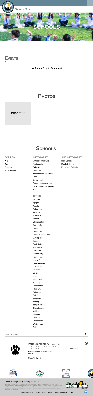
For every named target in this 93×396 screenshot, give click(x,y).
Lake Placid (38, 267)
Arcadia (36, 206)
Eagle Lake (37, 244)
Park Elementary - (44, 343)
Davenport (37, 238)
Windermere (38, 321)
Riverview (37, 298)
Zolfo (35, 327)
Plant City (37, 289)
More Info (74, 348)
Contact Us (34, 382)
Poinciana (37, 292)
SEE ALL (9, 62)
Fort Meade (37, 247)
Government (38, 180)
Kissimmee (37, 257)
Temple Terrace (39, 305)
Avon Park (37, 212)
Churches (37, 170)
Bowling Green (39, 225)
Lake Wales (37, 270)
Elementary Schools (69, 167)
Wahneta (36, 314)
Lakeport (36, 276)
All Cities (36, 200)
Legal (35, 177)
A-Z (6, 161)
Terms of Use (10, 382)
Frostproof (37, 251)
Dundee (36, 241)
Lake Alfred (37, 260)
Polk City (36, 295)
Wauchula (37, 318)
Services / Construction (42, 183)
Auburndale (37, 209)
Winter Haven (38, 324)
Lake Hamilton (39, 263)
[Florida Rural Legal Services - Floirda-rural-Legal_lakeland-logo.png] (39, 373)
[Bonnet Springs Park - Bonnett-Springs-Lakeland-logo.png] (66, 373)
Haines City (22, 9)
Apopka (36, 203)
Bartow (36, 219)
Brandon (36, 228)
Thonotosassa (38, 308)
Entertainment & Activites (43, 174)
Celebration (37, 231)
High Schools (66, 161)
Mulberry (36, 282)
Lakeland (36, 273)
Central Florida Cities (41, 235)
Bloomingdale (38, 222)
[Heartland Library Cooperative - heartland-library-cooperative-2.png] (13, 373)
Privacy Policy (23, 382)
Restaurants (38, 164)
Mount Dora (37, 279)
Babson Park (38, 216)
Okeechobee (38, 286)
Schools (36, 167)
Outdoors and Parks (41, 161)
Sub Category (10, 170)
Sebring (36, 302)
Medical (36, 190)
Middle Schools (67, 164)
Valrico (36, 311)
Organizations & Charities (43, 186)
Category (8, 167)
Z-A (6, 164)
